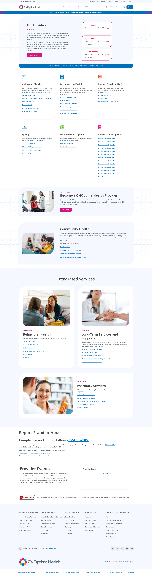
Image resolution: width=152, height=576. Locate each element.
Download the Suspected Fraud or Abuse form (34, 454)
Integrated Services (81, 66)
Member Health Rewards (27, 517)
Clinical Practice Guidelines (68, 103)
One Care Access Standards (68, 110)
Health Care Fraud (112, 530)
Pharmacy (67, 527)
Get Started (66, 209)
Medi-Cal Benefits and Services (51, 517)
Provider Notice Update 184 (106, 164)
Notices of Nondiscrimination (27, 573)
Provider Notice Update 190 (106, 145)
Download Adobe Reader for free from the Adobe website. (113, 497)
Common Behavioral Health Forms (33, 351)
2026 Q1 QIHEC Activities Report (32, 150)
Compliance (110, 527)
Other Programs (46, 527)
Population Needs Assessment (70, 250)
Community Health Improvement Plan (73, 257)
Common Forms (65, 100)
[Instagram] (122, 549)
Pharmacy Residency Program (86, 404)
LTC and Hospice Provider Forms (91, 355)
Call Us (33, 1)
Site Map (131, 573)
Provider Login (34, 55)
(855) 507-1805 (78, 440)
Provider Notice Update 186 (106, 157)
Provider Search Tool (104, 95)
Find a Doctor (73, 7)
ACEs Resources (28, 357)
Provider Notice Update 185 (106, 161)
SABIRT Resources (28, 348)
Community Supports (48, 524)
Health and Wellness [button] (84, 7)
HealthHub (63, 12)
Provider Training (65, 107)
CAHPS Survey (26, 153)
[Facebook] (113, 549)
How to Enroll (69, 520)
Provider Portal (27, 105)
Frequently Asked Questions (31, 345)
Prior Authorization (28, 102)
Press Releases (111, 537)
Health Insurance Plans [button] (59, 7)
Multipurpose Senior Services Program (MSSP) (96, 359)
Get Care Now (65, 247)
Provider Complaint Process (30, 108)
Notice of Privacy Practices (51, 573)
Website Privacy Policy (72, 573)
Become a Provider (54, 66)
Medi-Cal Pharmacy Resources (86, 395)
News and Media (111, 534)
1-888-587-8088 (50, 548)
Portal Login (129, 7)
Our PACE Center (91, 520)
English (110, 7)
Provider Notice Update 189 (106, 148)
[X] (118, 549)
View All (100, 177)
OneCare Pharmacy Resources (86, 398)
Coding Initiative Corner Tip (30, 111)
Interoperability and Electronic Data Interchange (37, 98)
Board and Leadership (113, 520)
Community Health (67, 66)
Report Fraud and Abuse (96, 66)
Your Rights (44, 534)
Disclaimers (68, 534)
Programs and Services (26, 520)
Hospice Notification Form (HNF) (92, 362)
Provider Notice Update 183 (106, 167)
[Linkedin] (132, 549)
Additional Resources (26, 530)
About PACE (89, 517)
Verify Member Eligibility (29, 95)
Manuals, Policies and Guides (69, 97)
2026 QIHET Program (28, 144)
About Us (109, 517)
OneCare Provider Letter (68, 147)
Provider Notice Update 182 (106, 170)
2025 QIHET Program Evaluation (32, 147)
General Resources (29, 342)
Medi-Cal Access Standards (68, 113)
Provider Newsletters (67, 144)
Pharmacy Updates (82, 407)
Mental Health (46, 520)
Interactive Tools (24, 527)
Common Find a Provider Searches (108, 102)
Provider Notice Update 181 (106, 173)
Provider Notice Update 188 (106, 151)
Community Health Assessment (70, 254)
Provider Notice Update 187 (106, 154)
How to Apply (45, 530)
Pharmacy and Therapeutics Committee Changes (92, 401)
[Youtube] (127, 549)
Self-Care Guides (24, 524)
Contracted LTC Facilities (89, 352)
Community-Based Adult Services (92, 349)
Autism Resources (28, 354)
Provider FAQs (102, 98)
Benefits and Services (71, 524)
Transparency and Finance (114, 524)
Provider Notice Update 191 (106, 142)
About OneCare (69, 517)
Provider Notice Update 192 (106, 138)
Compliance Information (93, 573)
